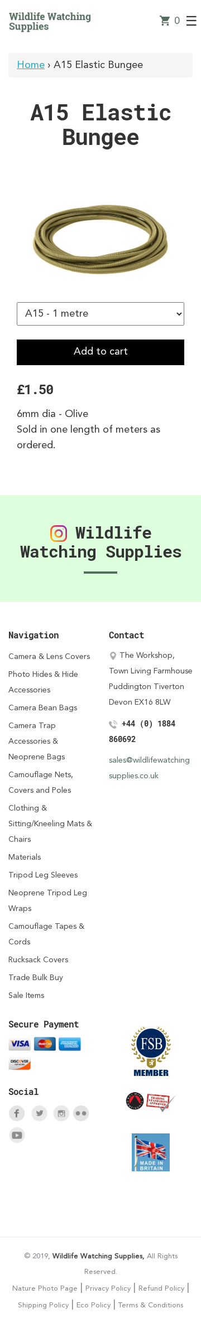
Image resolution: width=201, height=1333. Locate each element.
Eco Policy (93, 1305)
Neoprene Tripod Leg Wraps (47, 901)
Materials (24, 857)
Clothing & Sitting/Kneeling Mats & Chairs (50, 824)
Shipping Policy (43, 1305)
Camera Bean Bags (42, 708)
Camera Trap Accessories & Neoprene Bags (36, 741)
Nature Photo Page (45, 1288)
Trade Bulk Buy (35, 978)
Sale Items (26, 996)
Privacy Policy (108, 1288)
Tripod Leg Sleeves (43, 875)
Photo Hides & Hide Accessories (43, 682)
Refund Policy (161, 1288)
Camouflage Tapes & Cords (46, 934)
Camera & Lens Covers (49, 657)
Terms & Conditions (150, 1305)
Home (31, 65)
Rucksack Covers (38, 960)
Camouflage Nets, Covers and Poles (40, 782)
